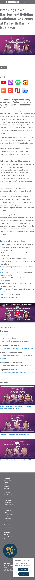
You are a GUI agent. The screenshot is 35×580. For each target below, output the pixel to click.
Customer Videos (9, 504)
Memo (6, 484)
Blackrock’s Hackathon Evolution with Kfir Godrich (15, 460)
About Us (7, 534)
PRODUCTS (7, 478)
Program (6, 486)
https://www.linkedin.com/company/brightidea (17, 372)
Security (6, 520)
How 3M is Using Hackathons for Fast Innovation (15, 434)
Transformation (8, 495)
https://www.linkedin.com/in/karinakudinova (16, 365)
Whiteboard (7, 480)
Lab (5, 490)
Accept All (23, 574)
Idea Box (6, 482)
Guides (6, 516)
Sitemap (10, 565)
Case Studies (7, 502)
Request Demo (8, 527)
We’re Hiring (7, 537)
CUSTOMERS (8, 500)
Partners (6, 539)
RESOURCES (8, 510)
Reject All (23, 569)
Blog (5, 512)
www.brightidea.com (7, 334)
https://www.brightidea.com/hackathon (14, 341)
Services (6, 565)
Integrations (7, 518)
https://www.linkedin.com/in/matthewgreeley (16, 348)
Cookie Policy (23, 563)
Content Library (8, 514)
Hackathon (7, 488)
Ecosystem (7, 492)
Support (6, 522)
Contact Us (7, 525)
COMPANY (7, 533)
